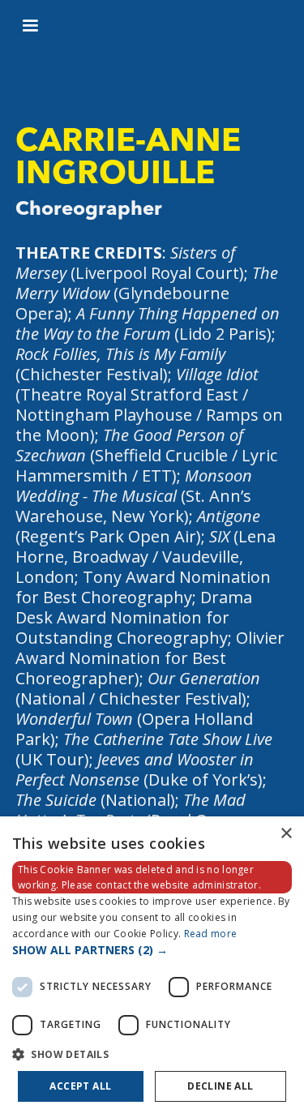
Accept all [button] (80, 1086)
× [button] (286, 834)
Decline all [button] (220, 1086)
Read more (211, 933)
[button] (30, 26)
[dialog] (152, 967)
